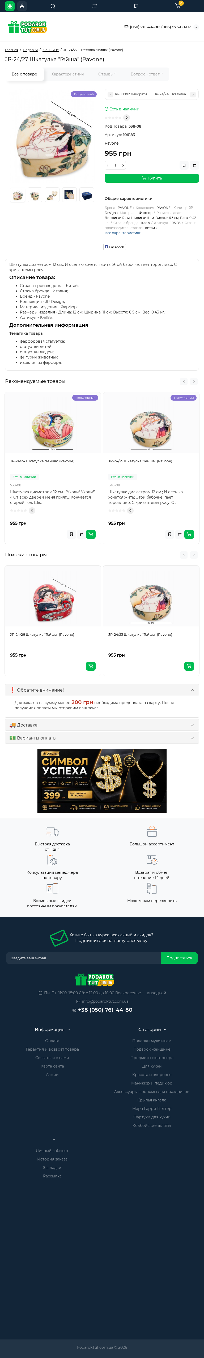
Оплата (52, 1040)
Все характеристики (123, 233)
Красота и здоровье (152, 1074)
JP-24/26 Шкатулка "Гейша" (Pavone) (42, 634)
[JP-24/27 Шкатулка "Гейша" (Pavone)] (52, 136)
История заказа (52, 1159)
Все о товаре (24, 74)
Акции (52, 1074)
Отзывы (107, 74)
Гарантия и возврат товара (52, 1049)
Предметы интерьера (151, 1057)
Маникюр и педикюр (151, 1083)
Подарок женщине (152, 1049)
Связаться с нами (52, 1057)
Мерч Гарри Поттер (152, 1108)
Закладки (52, 1167)
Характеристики (68, 74)
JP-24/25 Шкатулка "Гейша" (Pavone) (140, 634)
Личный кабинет (52, 1150)
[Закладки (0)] (136, 6)
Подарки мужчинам (151, 1040)
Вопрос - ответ (147, 74)
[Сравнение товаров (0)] (94, 6)
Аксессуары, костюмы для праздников (151, 1091)
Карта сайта (52, 1066)
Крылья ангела (151, 1100)
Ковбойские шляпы (152, 1125)
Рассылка (52, 1176)
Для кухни (152, 1066)
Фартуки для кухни (152, 1117)
